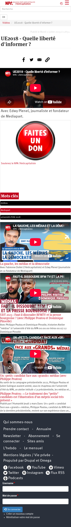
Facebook (15, 468)
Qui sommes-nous (18, 422)
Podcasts (15, 478)
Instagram (35, 473)
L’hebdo (9, 448)
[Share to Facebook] (23, 59)
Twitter (13, 473)
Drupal (29, 461)
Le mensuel (33, 448)
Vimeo (59, 468)
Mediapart (5, 210)
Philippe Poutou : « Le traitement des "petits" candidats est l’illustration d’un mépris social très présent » (32, 397)
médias (4, 203)
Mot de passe (9, 496)
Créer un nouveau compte (19, 514)
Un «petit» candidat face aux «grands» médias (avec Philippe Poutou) (33, 377)
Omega (45, 461)
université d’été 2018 (10, 217)
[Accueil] (18, 3)
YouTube (38, 468)
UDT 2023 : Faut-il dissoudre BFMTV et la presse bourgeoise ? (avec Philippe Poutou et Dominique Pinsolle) (31, 318)
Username (7, 483)
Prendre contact (16, 429)
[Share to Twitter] (31, 59)
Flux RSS (58, 473)
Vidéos (6, 23)
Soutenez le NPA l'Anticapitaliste (18, 163)
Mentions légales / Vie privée (26, 455)
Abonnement (38, 436)
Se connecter (13, 509)
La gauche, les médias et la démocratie (25, 264)
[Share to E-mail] (39, 59)
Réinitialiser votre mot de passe (23, 517)
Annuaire (43, 429)
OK (3, 17)
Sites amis (35, 441)
